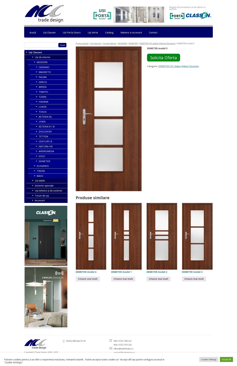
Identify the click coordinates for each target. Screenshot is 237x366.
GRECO (43, 82)
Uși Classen (49, 32)
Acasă (33, 32)
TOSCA (42, 111)
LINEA (42, 121)
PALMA (43, 77)
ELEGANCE (43, 165)
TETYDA (43, 136)
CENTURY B (45, 141)
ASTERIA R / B (46, 126)
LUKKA (42, 106)
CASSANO (44, 67)
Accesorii (40, 200)
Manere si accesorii (131, 32)
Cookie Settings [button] (208, 359)
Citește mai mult (88, 278)
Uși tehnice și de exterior (48, 190)
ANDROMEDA (46, 151)
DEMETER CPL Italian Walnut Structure (157, 43)
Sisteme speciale (44, 185)
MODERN (122, 43)
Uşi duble (40, 180)
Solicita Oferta (163, 57)
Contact (153, 32)
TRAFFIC (43, 91)
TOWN (42, 96)
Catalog (109, 32)
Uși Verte (93, 32)
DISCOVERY (45, 131)
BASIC (40, 175)
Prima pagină (82, 43)
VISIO (42, 156)
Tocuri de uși (42, 195)
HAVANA (43, 101)
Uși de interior (109, 43)
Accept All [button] (226, 359)
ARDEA (42, 86)
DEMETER (133, 43)
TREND (41, 170)
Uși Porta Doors (72, 32)
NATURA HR (46, 146)
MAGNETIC (45, 72)
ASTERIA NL (45, 116)
